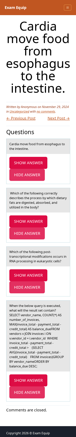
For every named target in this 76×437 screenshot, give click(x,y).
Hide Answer (27, 174)
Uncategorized (19, 111)
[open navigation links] (67, 7)
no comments (46, 111)
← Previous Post (20, 118)
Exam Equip (15, 7)
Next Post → (59, 118)
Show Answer (28, 162)
